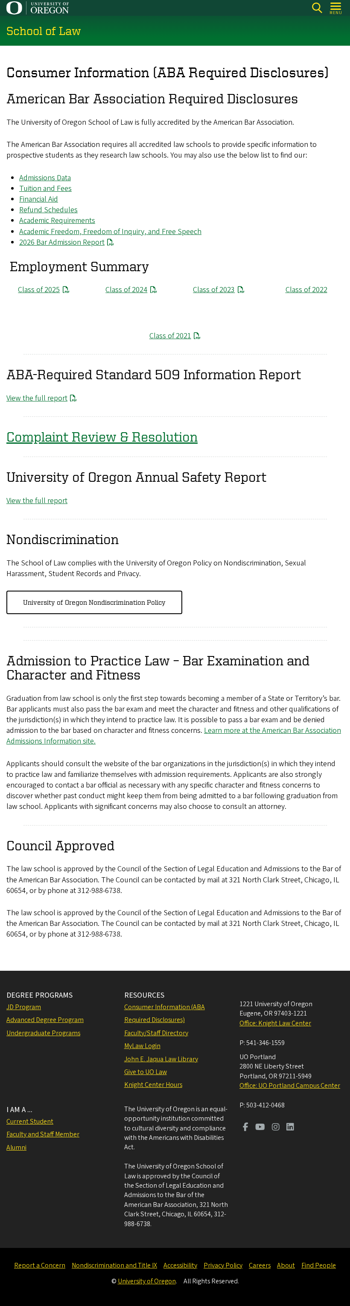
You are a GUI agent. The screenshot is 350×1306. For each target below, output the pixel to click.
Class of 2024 (126, 289)
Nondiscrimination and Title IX (114, 1265)
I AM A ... (19, 1109)
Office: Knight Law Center (275, 1023)
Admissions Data (45, 178)
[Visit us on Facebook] (245, 1128)
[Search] (317, 8)
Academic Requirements (57, 220)
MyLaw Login (142, 1046)
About (286, 1265)
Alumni (16, 1147)
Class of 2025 (39, 289)
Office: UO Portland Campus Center (289, 1085)
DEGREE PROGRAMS (39, 995)
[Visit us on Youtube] (260, 1128)
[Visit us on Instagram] (275, 1128)
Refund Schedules (48, 210)
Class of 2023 (214, 289)
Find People (318, 1265)
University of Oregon (147, 1281)
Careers (260, 1265)
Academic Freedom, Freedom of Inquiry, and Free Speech (110, 231)
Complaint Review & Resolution (102, 436)
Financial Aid (38, 199)
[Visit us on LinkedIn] (290, 1128)
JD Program (23, 1007)
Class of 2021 (170, 336)
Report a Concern (39, 1265)
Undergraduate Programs (43, 1033)
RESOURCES (144, 995)
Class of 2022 (306, 289)
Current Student (29, 1121)
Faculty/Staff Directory (156, 1033)
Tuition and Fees (45, 188)
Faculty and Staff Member (42, 1134)
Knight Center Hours (153, 1084)
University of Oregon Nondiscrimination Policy (94, 602)
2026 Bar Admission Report (62, 242)
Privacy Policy (223, 1265)
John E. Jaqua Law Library (161, 1059)
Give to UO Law (145, 1072)
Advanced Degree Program (45, 1020)
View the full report (36, 398)
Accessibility (180, 1265)
